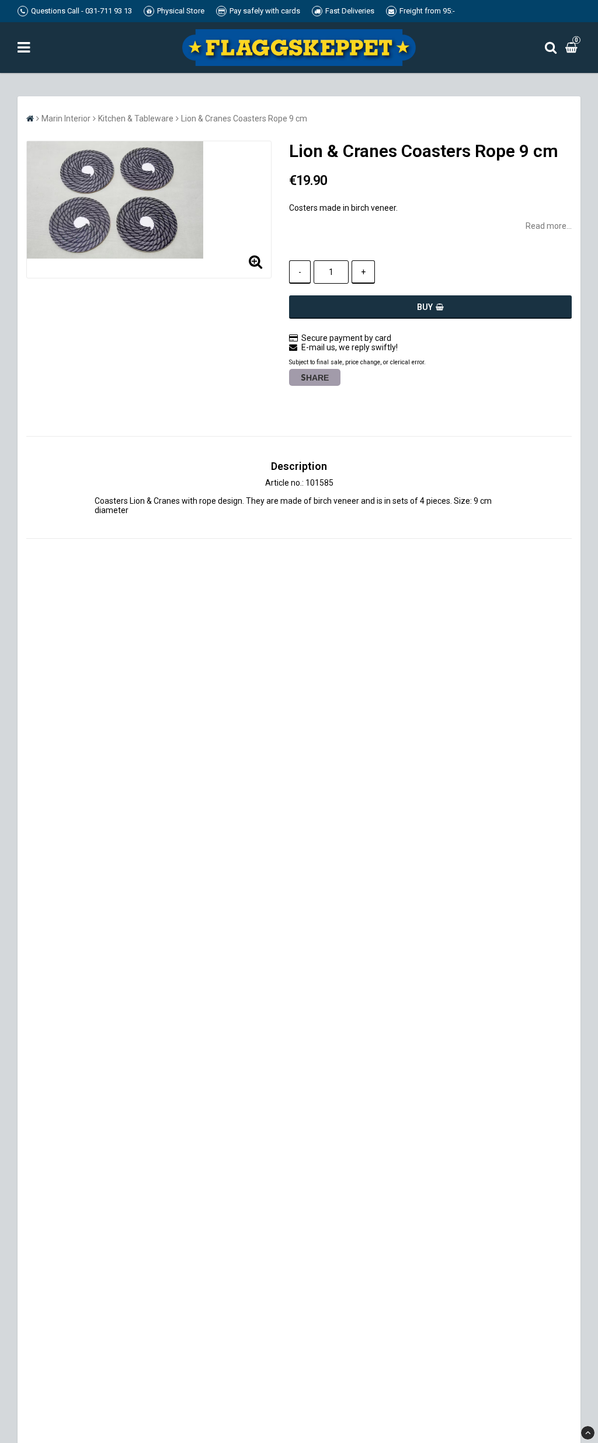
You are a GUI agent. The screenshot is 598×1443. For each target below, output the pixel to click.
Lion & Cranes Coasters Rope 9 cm (244, 118)
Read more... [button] (549, 226)
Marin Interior (66, 118)
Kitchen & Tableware (135, 118)
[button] (572, 47)
